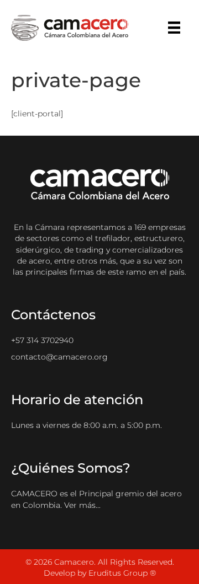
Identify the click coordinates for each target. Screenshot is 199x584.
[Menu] (174, 27)
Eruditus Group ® (122, 573)
